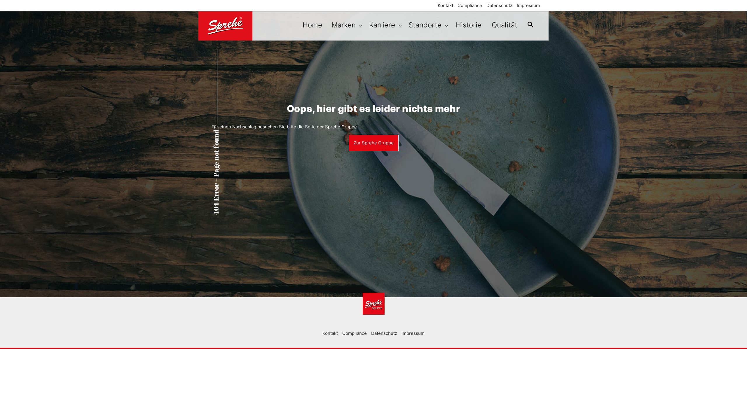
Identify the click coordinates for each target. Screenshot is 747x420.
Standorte (426, 25)
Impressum (528, 5)
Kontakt (445, 5)
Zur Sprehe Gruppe (374, 143)
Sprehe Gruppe (341, 127)
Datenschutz (499, 5)
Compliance (470, 5)
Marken (344, 25)
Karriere (383, 25)
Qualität (504, 25)
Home (312, 25)
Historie (468, 25)
